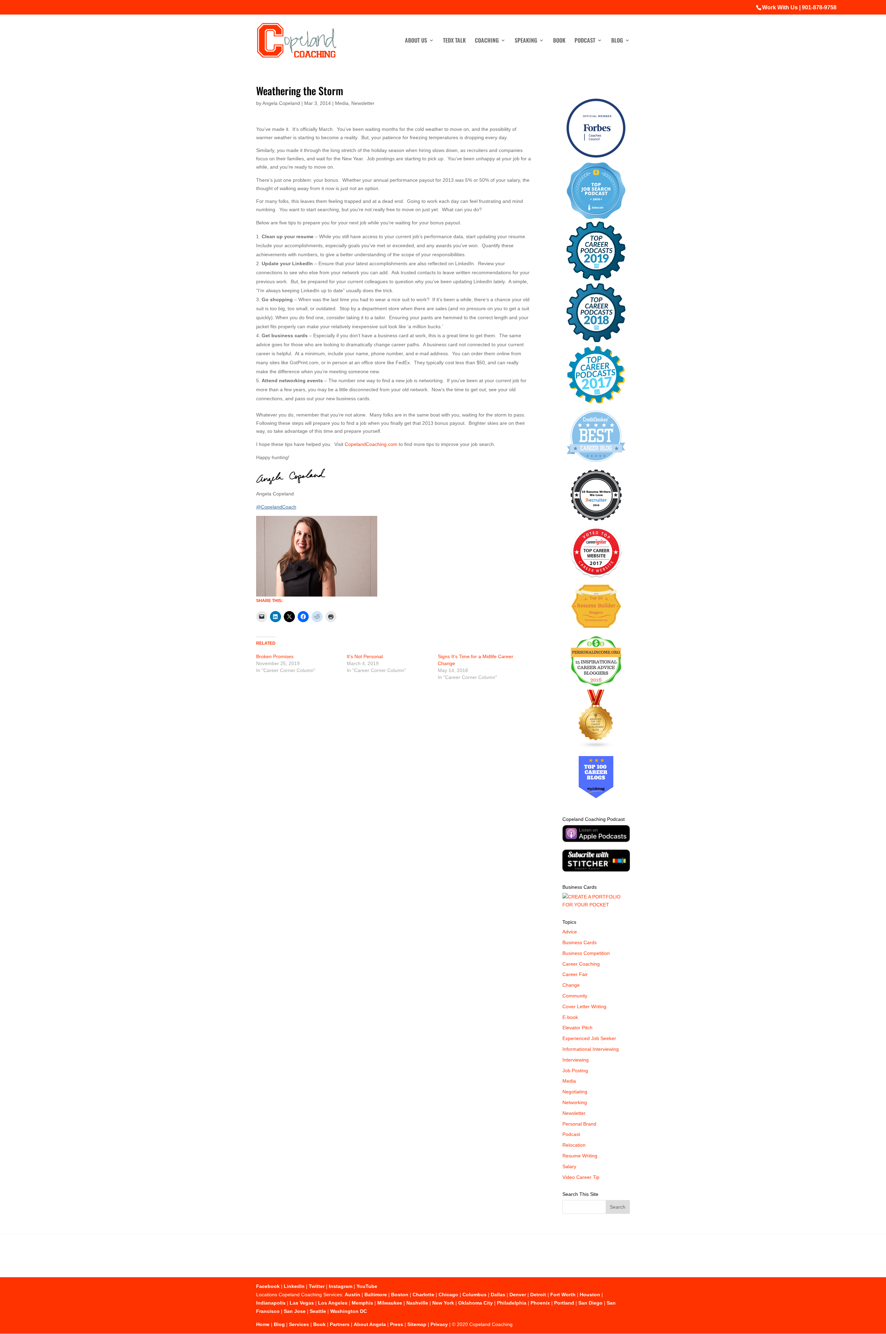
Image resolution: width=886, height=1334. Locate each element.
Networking (574, 1102)
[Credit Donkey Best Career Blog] (596, 464)
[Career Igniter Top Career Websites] (596, 576)
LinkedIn (294, 1286)
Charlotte (423, 1294)
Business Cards (579, 942)
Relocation (574, 1145)
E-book (570, 1017)
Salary (569, 1166)
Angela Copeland (281, 103)
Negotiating (574, 1091)
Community (574, 996)
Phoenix (540, 1303)
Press (396, 1324)
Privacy (439, 1324)
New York (443, 1303)
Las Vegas (302, 1303)
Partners (340, 1324)
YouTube (366, 1286)
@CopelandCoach (276, 507)
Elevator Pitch (577, 1027)
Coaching (487, 41)
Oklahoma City (475, 1303)
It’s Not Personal (365, 656)
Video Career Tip (580, 1177)
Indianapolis (271, 1303)
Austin (352, 1294)
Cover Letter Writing (584, 1006)
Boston (399, 1294)
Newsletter (362, 103)
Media (342, 103)
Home (263, 1324)
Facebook (268, 1286)
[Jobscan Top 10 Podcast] (596, 217)
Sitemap (416, 1324)
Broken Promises (274, 656)
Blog (617, 41)
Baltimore (375, 1294)
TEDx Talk (454, 41)
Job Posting (575, 1070)
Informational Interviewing (590, 1049)
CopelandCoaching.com (371, 444)
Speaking (526, 41)
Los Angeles (332, 1303)
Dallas (498, 1294)
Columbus (474, 1294)
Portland (564, 1303)
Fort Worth (563, 1294)
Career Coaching (581, 964)
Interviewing (575, 1060)
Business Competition (586, 953)
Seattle (318, 1311)
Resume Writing (579, 1155)
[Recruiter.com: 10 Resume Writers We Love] (596, 522)
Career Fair (575, 974)
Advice (569, 931)
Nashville (417, 1303)
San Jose (295, 1311)
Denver (517, 1294)
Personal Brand (579, 1124)
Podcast (585, 41)
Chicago (448, 1294)
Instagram (340, 1286)
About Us (416, 41)
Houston (590, 1294)
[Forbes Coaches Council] (596, 156)
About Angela (370, 1324)
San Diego (590, 1303)
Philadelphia (511, 1303)
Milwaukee (389, 1303)
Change (571, 985)
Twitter (317, 1286)
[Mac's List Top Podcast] (596, 402)
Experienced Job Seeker (589, 1038)
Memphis (362, 1303)
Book (559, 41)
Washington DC (348, 1311)
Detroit (538, 1294)
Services (299, 1324)
